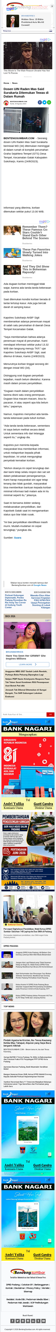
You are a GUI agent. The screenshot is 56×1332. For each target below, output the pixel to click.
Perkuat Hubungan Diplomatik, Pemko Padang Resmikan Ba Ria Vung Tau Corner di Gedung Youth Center (15, 601)
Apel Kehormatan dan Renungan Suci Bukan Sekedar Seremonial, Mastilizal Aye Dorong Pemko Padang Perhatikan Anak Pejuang (33, 976)
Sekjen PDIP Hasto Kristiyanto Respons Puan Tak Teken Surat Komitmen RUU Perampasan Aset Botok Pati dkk (27, 682)
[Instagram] (28, 1321)
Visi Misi (45, 1288)
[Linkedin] (33, 1321)
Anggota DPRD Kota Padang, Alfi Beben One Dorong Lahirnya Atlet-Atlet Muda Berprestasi (33, 954)
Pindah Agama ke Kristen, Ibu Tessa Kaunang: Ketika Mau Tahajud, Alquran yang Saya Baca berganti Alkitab (28, 1043)
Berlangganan (42, 1284)
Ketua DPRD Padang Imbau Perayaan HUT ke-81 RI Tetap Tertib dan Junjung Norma (34, 997)
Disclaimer (19, 1288)
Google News (40, 585)
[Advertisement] (28, 183)
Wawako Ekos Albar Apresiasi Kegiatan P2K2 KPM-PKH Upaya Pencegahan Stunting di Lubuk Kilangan (40, 601)
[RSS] (43, 1321)
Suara (17, 537)
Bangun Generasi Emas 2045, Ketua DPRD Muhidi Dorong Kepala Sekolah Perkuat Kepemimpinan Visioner (28, 1075)
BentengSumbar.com (27, 1329)
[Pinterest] (23, 1321)
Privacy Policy (33, 1288)
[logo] (28, 1274)
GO (50, 715)
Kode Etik (20, 1299)
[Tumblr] (38, 1321)
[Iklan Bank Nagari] (28, 1175)
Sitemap (28, 1291)
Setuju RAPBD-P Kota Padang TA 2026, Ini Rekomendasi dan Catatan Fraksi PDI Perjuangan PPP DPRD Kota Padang (28, 1059)
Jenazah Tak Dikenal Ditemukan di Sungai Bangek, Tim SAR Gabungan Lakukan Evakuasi (25, 693)
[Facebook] (12, 1321)
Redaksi (10, 1299)
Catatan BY (27, 1284)
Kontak (9, 1288)
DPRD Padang (13, 1284)
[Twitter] (18, 1321)
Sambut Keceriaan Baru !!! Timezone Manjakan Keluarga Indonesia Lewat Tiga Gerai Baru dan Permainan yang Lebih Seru (27, 1084)
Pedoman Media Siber (37, 1299)
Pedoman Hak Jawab (18, 1302)
